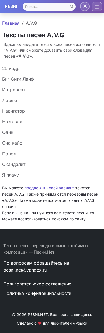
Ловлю (9, 100)
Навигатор (13, 111)
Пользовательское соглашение (37, 284)
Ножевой (12, 121)
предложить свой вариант (49, 187)
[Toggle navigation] (97, 6)
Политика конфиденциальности (37, 293)
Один (7, 132)
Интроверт (13, 89)
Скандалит (13, 164)
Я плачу (10, 175)
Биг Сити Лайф (18, 79)
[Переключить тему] (85, 6)
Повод (9, 153)
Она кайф (12, 143)
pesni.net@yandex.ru (25, 270)
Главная (11, 23)
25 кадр (11, 68)
